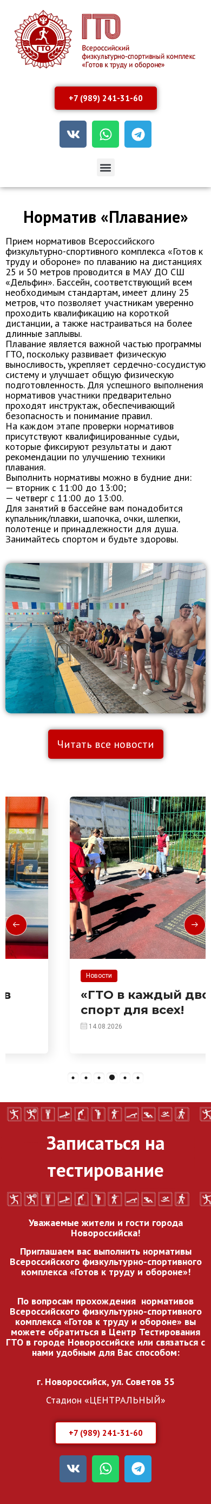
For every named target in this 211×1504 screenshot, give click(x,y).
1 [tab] (73, 1077)
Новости (45, 975)
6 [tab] (138, 1077)
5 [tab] (125, 1077)
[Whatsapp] (105, 134)
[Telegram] (137, 134)
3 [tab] (99, 1077)
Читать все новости (105, 744)
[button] (106, 167)
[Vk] (73, 134)
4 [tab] (112, 1077)
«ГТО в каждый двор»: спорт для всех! (101, 1003)
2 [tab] (86, 1077)
